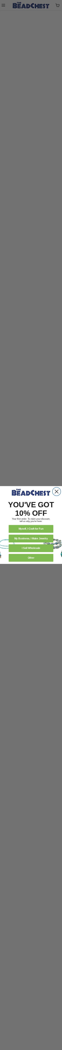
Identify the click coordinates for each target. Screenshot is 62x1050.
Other (31, 557)
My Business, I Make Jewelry (31, 538)
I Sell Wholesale (31, 548)
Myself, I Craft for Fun (31, 528)
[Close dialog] (56, 491)
